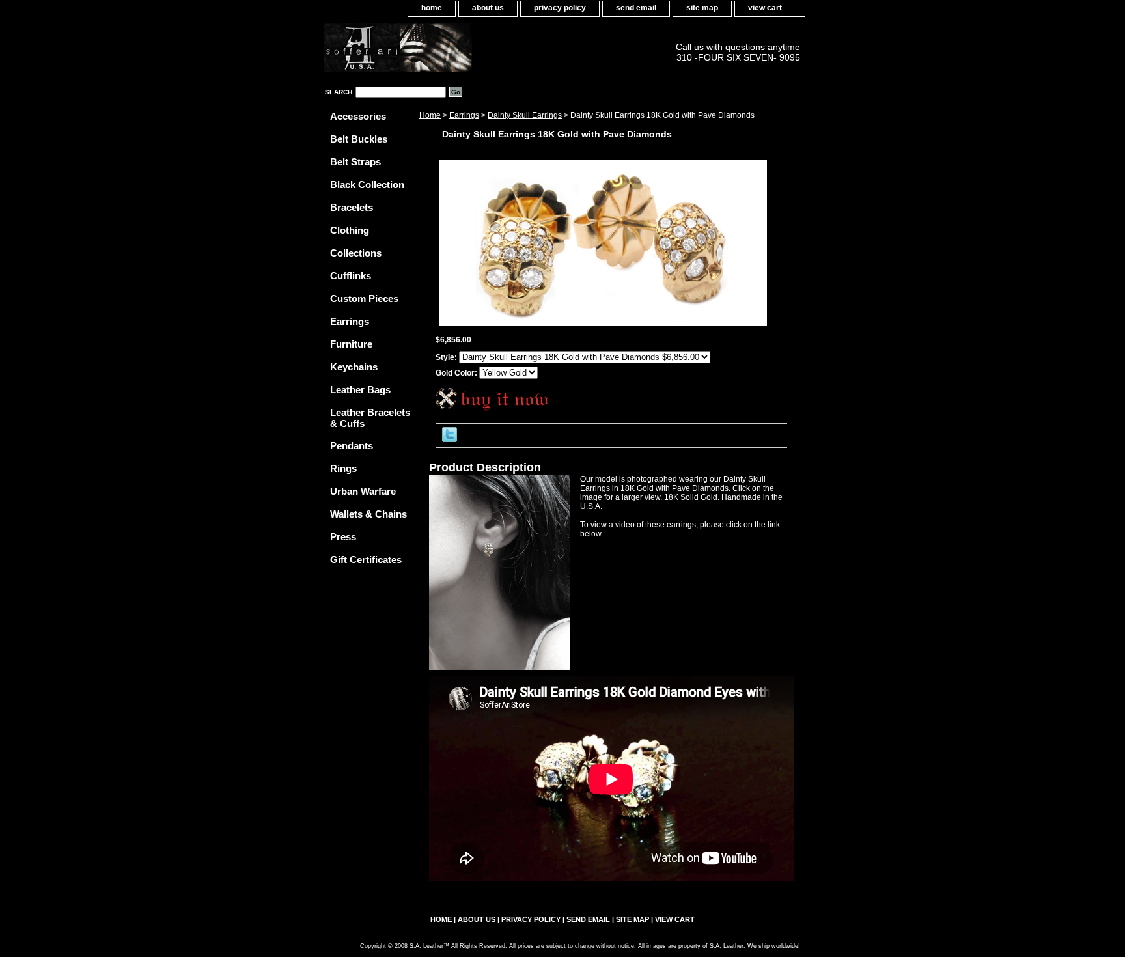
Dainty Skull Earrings (525, 115)
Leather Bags (360, 389)
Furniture (351, 344)
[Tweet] (449, 439)
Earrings (464, 115)
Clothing (349, 230)
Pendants (351, 445)
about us (488, 7)
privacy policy (560, 7)
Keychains (354, 366)
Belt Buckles (358, 139)
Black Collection (367, 184)
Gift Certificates (366, 559)
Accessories (358, 116)
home (431, 7)
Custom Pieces (364, 298)
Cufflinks (350, 275)
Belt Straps (355, 161)
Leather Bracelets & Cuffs (370, 418)
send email (636, 7)
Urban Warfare (363, 491)
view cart (765, 7)
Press (343, 536)
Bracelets (351, 207)
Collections (356, 252)
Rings (343, 468)
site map (702, 7)
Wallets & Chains (368, 514)
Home (430, 115)
